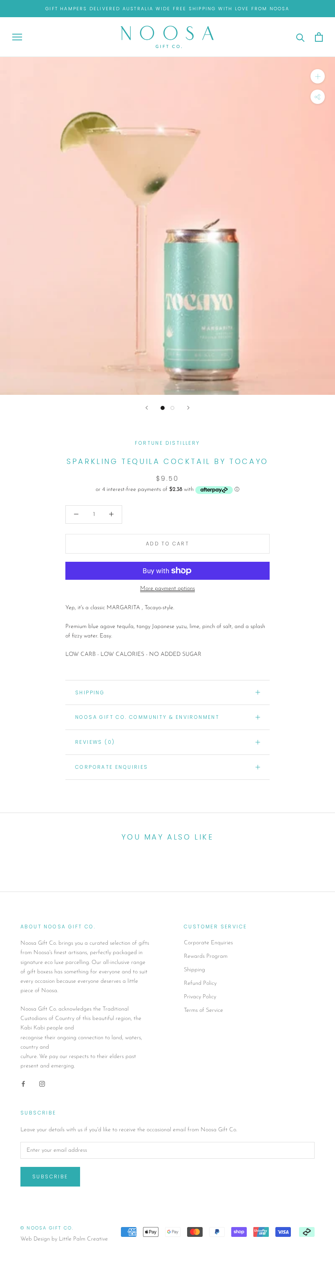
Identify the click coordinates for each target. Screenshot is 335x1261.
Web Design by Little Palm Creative (64, 1239)
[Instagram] (42, 1083)
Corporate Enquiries (208, 943)
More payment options (167, 588)
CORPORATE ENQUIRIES (111, 766)
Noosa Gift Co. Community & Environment (147, 717)
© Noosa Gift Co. (47, 1228)
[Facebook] (23, 1083)
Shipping (90, 692)
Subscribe (50, 1176)
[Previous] (146, 408)
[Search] (300, 37)
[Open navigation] (17, 37)
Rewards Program (206, 956)
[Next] (188, 408)
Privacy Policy (200, 997)
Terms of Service (203, 1010)
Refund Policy (200, 983)
